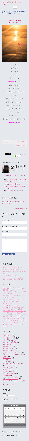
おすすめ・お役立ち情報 (10, 343)
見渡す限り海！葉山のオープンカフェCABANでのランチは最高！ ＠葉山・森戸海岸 (14, 301)
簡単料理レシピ (7, 335)
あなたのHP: (5, 231)
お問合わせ (12, 433)
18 (11, 417)
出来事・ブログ (6, 198)
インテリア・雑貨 (8, 341)
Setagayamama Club (9, 371)
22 (23, 417)
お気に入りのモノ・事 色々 (12, 352)
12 (14, 415)
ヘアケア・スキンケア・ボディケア (14, 363)
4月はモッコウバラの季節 (11, 269)
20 (17, 417)
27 (17, 420)
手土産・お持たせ (8, 348)
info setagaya (7, 375)
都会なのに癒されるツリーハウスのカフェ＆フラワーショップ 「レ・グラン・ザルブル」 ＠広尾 (14, 320)
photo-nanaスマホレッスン (11, 377)
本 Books (5, 369)
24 (8, 420)
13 (17, 415)
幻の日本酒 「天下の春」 (11, 305)
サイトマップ (6, 433)
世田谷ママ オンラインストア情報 (14, 381)
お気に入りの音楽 (8, 367)
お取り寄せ (6, 360)
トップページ (5, 431)
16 (5, 417)
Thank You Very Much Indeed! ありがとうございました (14, 141)
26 (14, 420)
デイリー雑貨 (7, 362)
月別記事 (5, 393)
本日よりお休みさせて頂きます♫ (14, 190)
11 (11, 415)
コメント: (4, 237)
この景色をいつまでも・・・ (12, 275)
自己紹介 (21, 431)
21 (20, 417)
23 (5, 420)
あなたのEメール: (11, 226)
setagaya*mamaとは (13, 431)
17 (8, 417)
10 (8, 415)
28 (20, 420)
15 (23, 415)
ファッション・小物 (9, 337)
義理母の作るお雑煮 (20, 145)
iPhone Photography (9, 373)
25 (11, 420)
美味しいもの (7, 358)
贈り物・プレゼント (9, 350)
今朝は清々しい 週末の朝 (13, 184)
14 (20, 415)
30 (5, 422)
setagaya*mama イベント (10, 379)
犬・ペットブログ (8, 384)
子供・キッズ (7, 344)
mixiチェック (23, 154)
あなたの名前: (7, 220)
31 (8, 422)
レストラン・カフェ (9, 339)
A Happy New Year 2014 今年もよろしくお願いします (14, 12)
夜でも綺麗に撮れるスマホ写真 (12, 267)
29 (23, 420)
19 (14, 417)
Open (15, 7)
